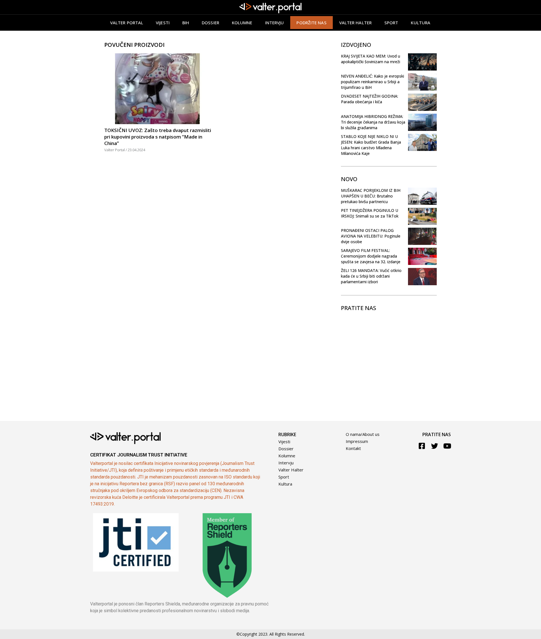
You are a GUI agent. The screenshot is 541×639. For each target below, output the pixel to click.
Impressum (357, 441)
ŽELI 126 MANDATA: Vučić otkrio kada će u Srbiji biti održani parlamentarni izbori (371, 276)
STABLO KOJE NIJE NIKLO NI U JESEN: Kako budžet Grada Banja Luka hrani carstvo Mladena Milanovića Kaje (371, 145)
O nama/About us (363, 434)
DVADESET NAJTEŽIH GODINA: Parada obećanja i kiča (369, 98)
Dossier (210, 22)
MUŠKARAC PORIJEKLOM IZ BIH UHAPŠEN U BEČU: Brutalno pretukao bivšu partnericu (370, 196)
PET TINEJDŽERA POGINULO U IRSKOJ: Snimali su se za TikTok (369, 213)
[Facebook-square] (421, 445)
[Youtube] (447, 445)
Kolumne (242, 22)
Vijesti (163, 22)
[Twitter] (434, 445)
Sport (391, 22)
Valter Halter (290, 470)
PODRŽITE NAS (311, 22)
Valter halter (355, 22)
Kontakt (353, 448)
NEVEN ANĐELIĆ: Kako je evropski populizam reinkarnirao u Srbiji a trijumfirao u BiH (372, 81)
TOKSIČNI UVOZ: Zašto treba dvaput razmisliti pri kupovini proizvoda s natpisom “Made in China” (157, 136)
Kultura (420, 22)
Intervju (274, 22)
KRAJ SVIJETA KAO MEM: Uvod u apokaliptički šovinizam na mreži (370, 58)
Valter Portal (126, 22)
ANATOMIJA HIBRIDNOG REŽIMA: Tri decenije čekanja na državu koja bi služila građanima (373, 122)
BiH (185, 22)
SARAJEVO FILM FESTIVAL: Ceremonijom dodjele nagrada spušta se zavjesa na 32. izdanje (370, 256)
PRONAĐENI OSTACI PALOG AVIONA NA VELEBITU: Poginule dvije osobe (370, 236)
